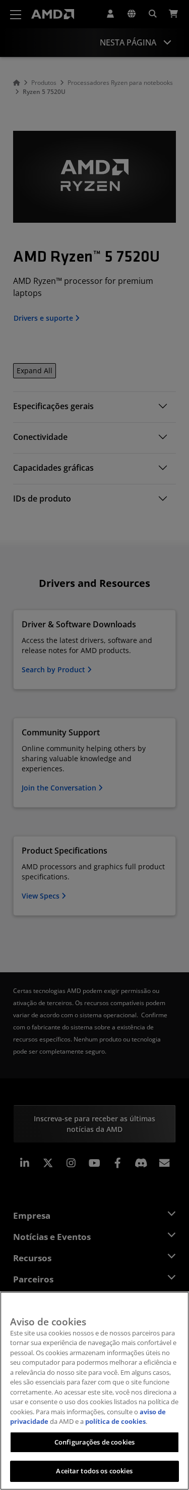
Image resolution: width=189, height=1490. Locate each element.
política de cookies (115, 1421)
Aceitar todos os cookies (94, 1470)
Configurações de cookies (94, 1442)
